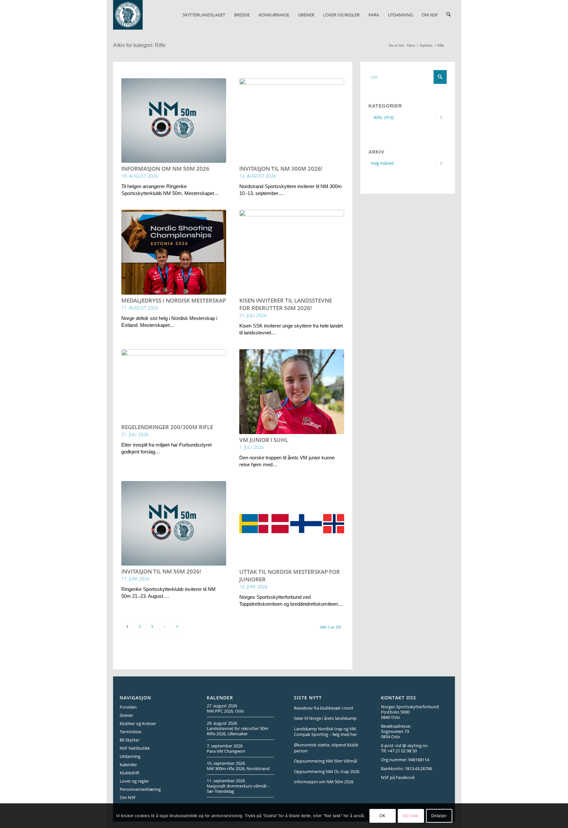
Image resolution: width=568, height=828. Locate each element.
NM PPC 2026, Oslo (225, 711)
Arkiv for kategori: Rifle (139, 45)
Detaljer (439, 815)
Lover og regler (134, 781)
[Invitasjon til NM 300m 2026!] (291, 120)
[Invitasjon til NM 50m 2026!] (173, 523)
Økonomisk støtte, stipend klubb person (326, 748)
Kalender (128, 764)
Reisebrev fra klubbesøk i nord (323, 708)
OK (382, 815)
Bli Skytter (129, 740)
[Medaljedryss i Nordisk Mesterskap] (173, 252)
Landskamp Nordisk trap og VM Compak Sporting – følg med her (325, 732)
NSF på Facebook (398, 777)
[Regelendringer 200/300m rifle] (173, 385)
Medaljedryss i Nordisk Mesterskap (173, 300)
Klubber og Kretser (138, 723)
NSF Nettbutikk (135, 748)
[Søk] (448, 15)
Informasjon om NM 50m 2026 (165, 168)
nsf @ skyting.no (411, 745)
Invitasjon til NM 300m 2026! (280, 168)
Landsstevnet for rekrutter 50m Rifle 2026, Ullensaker (237, 731)
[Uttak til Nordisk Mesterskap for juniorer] (291, 523)
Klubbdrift (129, 773)
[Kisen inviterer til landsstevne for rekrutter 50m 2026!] (291, 252)
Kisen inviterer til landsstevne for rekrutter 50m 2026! (285, 304)
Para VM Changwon (226, 751)
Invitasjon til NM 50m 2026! (161, 571)
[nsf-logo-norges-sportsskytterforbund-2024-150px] (128, 15)
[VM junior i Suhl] (291, 391)
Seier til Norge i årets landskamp (325, 718)
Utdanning (130, 756)
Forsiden (128, 707)
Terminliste (130, 732)
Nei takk (411, 815)
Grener (126, 715)
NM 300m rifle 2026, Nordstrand (238, 768)
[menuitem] (203, 15)
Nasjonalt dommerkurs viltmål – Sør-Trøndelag (238, 788)
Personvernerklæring (140, 789)
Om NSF (128, 797)
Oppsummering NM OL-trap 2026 (326, 771)
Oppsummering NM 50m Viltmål (325, 761)
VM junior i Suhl (263, 440)
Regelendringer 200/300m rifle (167, 427)
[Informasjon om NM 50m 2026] (173, 120)
